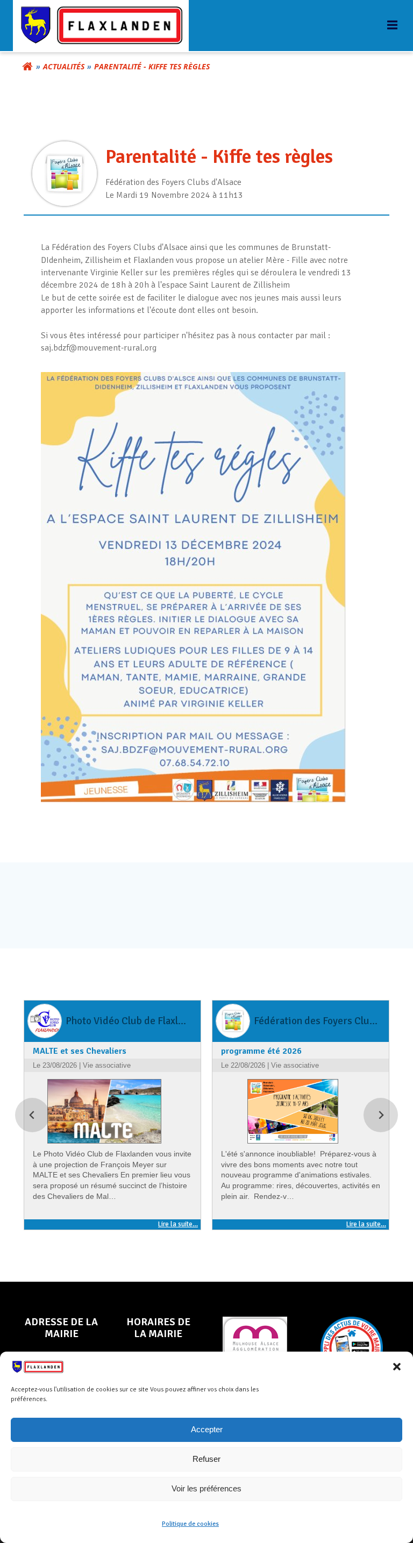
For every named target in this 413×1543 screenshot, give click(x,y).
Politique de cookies (190, 1524)
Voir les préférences (206, 1488)
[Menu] (391, 25)
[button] (396, 1366)
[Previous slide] (32, 1115)
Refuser (206, 1458)
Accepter (207, 1429)
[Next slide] (381, 1115)
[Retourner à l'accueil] (27, 67)
